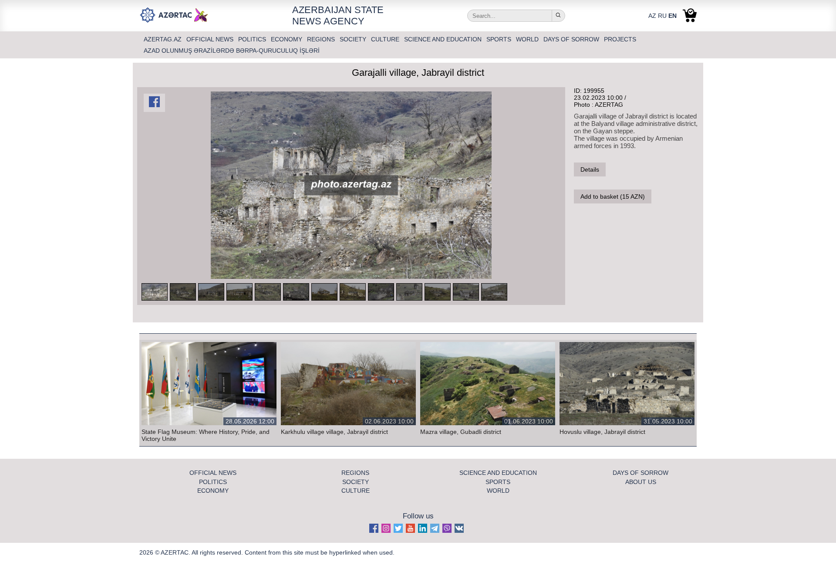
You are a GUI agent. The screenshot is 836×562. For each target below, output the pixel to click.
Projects (620, 39)
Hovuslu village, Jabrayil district (602, 431)
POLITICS (253, 39)
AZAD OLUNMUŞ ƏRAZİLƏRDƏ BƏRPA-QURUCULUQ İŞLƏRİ (232, 50)
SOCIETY (354, 39)
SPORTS (499, 39)
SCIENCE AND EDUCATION (443, 39)
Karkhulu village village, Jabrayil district (334, 431)
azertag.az (163, 39)
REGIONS (322, 39)
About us (640, 481)
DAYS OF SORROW (572, 39)
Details (589, 169)
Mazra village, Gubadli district (460, 431)
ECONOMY (287, 39)
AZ (652, 15)
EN (672, 15)
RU (662, 15)
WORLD (528, 39)
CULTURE (386, 39)
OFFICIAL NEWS (210, 39)
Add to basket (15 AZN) (612, 196)
